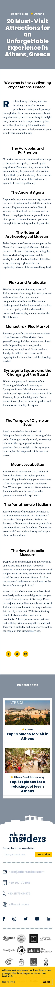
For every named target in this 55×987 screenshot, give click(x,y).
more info (8, 982)
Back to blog (19, 14)
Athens (39, 14)
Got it (46, 981)
